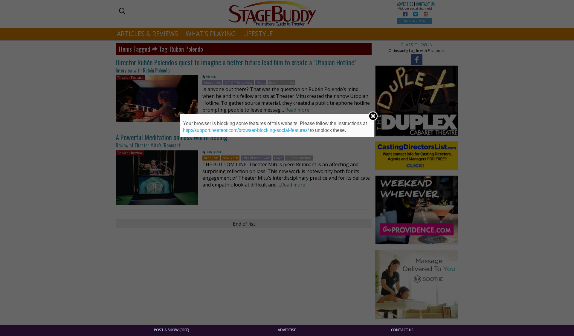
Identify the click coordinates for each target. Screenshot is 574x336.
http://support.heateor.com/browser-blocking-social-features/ (246, 130)
